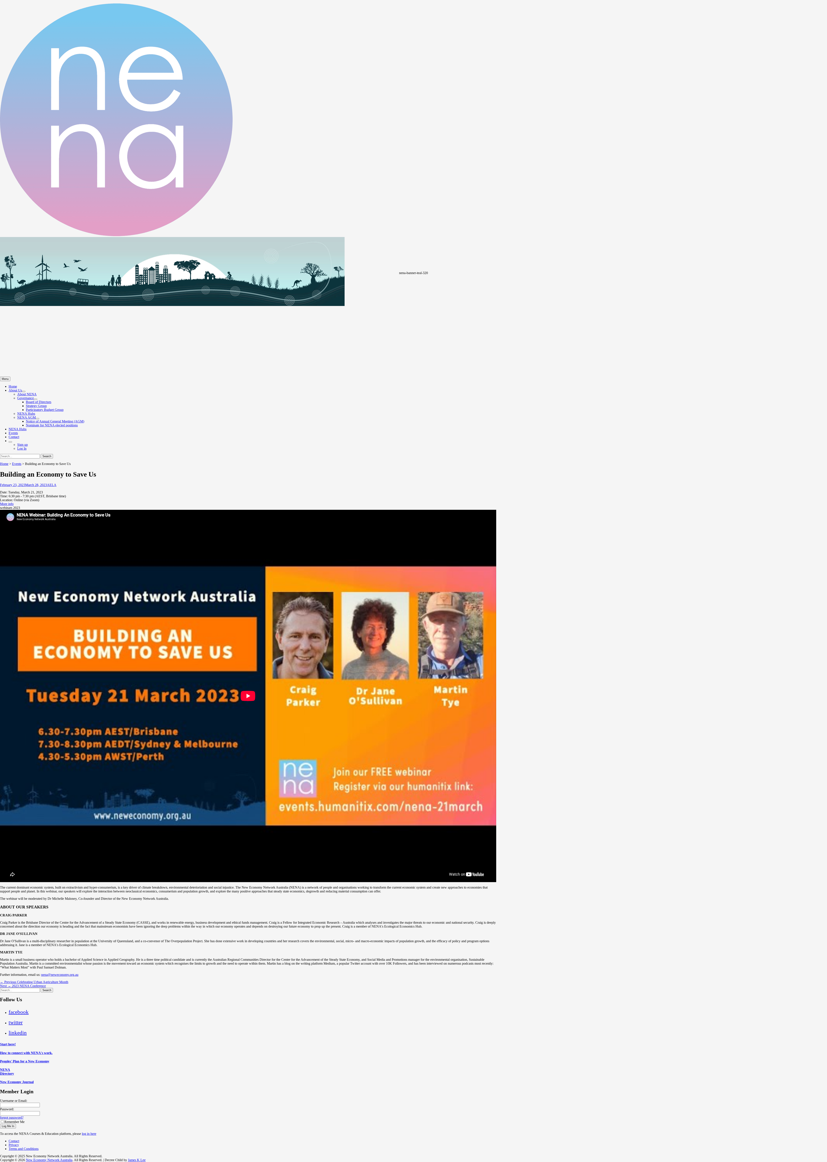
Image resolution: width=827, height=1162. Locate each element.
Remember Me (14, 1122)
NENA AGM (26, 417)
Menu (5, 379)
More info (7, 504)
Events (13, 433)
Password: (7, 1109)
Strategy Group (36, 406)
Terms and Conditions (24, 1149)
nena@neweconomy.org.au (59, 974)
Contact (14, 437)
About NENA (27, 394)
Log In (21, 448)
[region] (413, 307)
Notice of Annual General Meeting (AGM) (55, 421)
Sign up (22, 444)
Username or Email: (13, 1101)
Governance (25, 398)
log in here (89, 1133)
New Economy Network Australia (49, 1160)
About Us (15, 390)
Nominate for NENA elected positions (52, 425)
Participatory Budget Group (45, 410)
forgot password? (11, 1117)
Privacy (14, 1145)
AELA (51, 485)
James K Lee (137, 1160)
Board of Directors (38, 402)
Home (13, 386)
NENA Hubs (26, 413)
